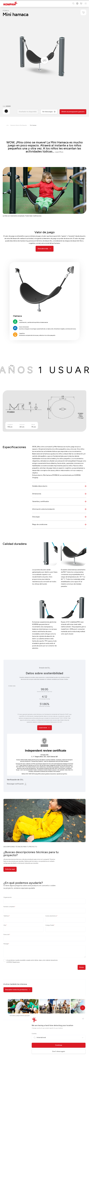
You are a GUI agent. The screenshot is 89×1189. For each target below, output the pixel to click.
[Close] (83, 1018)
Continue (58, 1045)
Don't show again (58, 1051)
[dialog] (44, 594)
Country (34, 1033)
